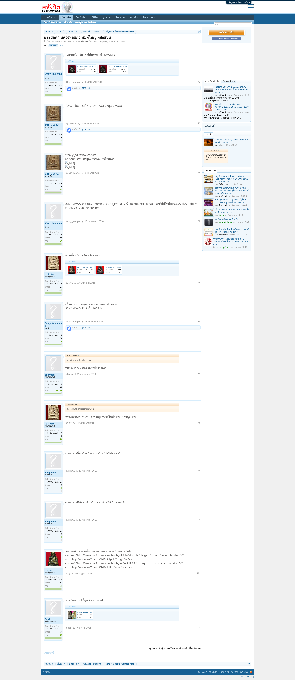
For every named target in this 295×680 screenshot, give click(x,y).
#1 (199, 82)
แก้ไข (61, 46)
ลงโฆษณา (202, 672)
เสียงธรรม (120, 17)
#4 (199, 221)
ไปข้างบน (244, 672)
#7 (199, 374)
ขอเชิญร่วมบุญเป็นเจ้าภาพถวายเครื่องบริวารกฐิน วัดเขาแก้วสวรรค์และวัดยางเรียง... (231, 179)
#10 (198, 519)
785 (60, 583)
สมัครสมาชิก (226, 32)
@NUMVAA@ (52, 125)
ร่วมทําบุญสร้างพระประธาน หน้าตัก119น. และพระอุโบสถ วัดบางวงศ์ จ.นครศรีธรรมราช (232, 191)
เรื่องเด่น (68, 22)
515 (60, 287)
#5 (199, 282)
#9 (199, 470)
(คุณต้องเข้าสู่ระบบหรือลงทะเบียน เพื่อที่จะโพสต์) (174, 648)
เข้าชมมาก (210, 170)
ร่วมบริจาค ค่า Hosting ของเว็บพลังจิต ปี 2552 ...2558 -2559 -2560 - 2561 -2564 (232, 107)
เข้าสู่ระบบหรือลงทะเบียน (239, 2)
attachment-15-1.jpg (113, 267)
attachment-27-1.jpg (84, 267)
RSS (251, 672)
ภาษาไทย (47, 672)
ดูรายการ (86, 88)
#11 (198, 573)
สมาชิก (134, 17)
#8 (199, 423)
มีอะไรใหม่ (81, 17)
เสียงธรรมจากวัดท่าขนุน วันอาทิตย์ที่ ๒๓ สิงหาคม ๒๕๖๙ (232, 210)
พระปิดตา (53, 46)
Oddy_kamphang (100, 41)
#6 (199, 321)
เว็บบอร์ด (66, 17)
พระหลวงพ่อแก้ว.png (84, 612)
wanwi (218, 145)
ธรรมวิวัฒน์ (220, 95)
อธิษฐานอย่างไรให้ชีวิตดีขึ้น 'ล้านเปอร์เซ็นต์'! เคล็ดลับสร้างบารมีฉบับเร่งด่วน (231, 242)
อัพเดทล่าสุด (229, 81)
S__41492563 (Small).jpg (118, 66)
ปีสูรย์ (47, 619)
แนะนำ (208, 134)
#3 (199, 173)
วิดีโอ (95, 17)
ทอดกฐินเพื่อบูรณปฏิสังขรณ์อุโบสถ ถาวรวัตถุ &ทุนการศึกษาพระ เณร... (231, 201)
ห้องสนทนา (149, 17)
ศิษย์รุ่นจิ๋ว (223, 196)
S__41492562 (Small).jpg (86, 66)
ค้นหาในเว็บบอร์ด (52, 22)
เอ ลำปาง (49, 274)
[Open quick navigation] (199, 32)
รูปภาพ (106, 17)
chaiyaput (50, 375)
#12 (198, 627)
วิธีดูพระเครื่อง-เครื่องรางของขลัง (65, 41)
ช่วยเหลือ (225, 672)
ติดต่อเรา (213, 672)
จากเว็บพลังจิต (212, 81)
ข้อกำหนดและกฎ (247, 677)
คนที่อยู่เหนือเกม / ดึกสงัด (226, 219)
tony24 (48, 570)
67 (61, 632)
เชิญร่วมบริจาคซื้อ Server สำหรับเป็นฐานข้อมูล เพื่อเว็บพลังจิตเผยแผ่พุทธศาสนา (231, 90)
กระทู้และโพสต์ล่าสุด (85, 22)
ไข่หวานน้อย (225, 184)
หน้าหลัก (234, 672)
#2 (199, 123)
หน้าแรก (51, 17)
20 (61, 89)
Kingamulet (51, 472)
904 (60, 387)
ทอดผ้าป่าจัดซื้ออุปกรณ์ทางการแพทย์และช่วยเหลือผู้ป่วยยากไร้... (232, 230)
